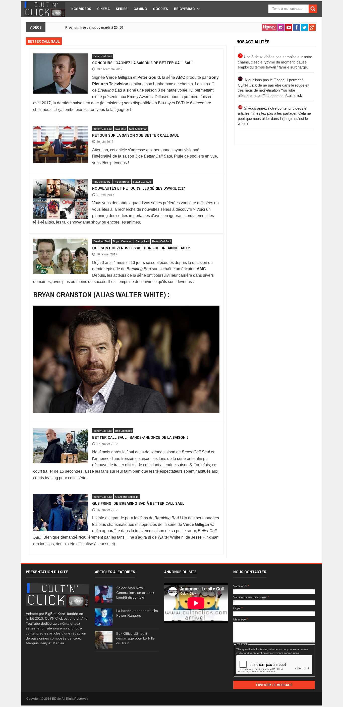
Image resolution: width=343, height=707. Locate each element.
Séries (122, 8)
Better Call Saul (102, 56)
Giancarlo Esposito (126, 496)
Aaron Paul (142, 241)
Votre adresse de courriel (251, 597)
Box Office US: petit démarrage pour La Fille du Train (135, 638)
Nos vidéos (81, 8)
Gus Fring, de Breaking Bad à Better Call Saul (138, 503)
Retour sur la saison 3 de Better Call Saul (135, 135)
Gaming (140, 8)
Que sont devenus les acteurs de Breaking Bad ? (141, 248)
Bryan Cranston (122, 241)
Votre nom (241, 586)
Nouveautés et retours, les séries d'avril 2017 (138, 188)
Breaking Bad (101, 241)
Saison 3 (120, 128)
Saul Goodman (138, 128)
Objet (238, 608)
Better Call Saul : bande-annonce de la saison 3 (140, 437)
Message (240, 619)
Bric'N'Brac (184, 8)
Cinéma (103, 8)
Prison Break (122, 181)
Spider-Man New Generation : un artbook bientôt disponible (135, 592)
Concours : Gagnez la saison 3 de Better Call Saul (143, 62)
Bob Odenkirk (123, 430)
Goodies (160, 8)
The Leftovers (101, 181)
